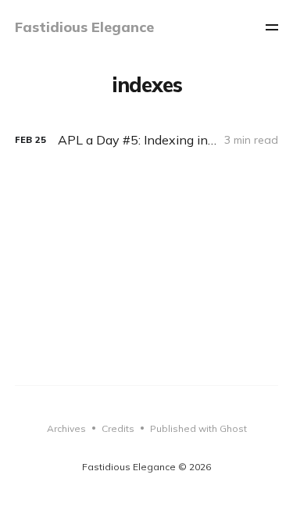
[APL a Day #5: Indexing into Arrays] (147, 140)
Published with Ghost (198, 428)
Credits (118, 428)
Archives (66, 428)
